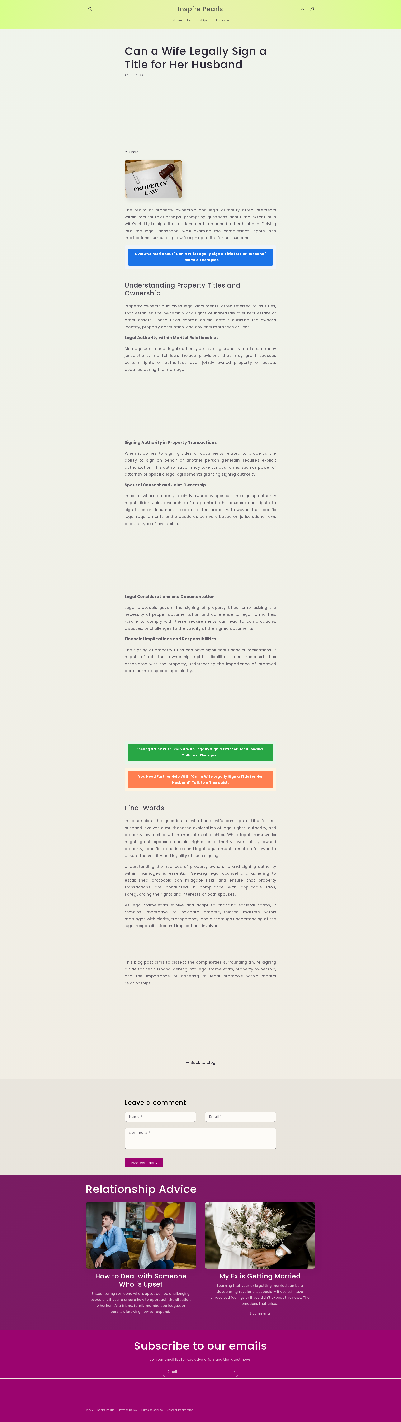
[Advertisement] (200, 112)
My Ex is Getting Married (260, 1276)
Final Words (144, 808)
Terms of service (152, 1409)
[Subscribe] (233, 1372)
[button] (90, 9)
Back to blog (203, 1062)
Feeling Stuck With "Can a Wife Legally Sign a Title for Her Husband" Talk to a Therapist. (201, 752)
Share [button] (133, 152)
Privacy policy (128, 1409)
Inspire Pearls (106, 1410)
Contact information (180, 1409)
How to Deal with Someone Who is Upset (141, 1280)
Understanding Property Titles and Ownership (183, 289)
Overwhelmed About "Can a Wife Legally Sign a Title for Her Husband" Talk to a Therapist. (200, 256)
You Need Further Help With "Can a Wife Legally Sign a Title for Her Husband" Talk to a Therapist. (200, 779)
